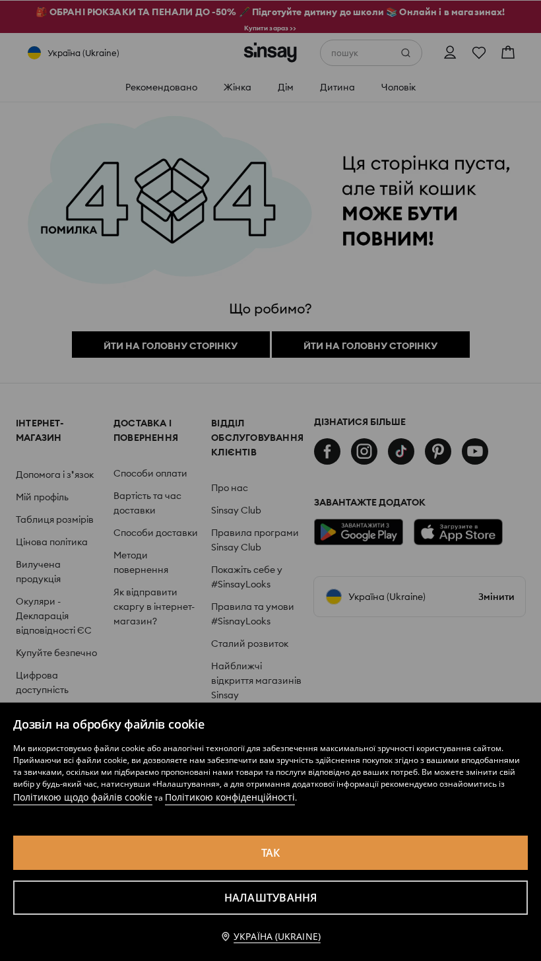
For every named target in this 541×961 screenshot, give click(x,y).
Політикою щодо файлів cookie (82, 797)
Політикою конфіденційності (230, 797)
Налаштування (270, 897)
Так (270, 852)
